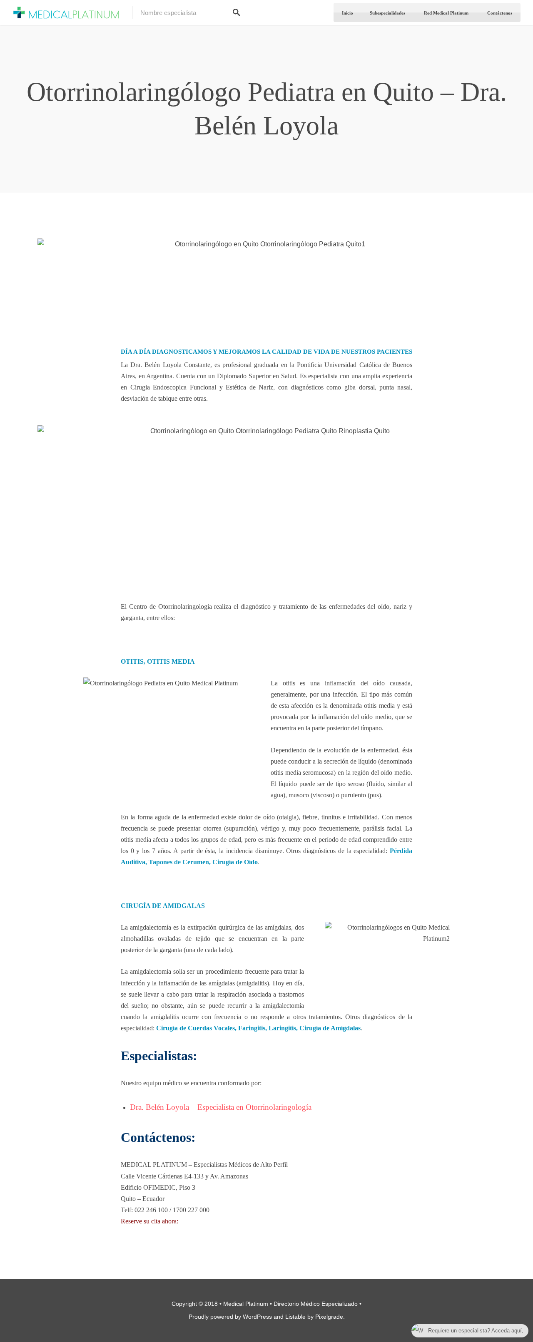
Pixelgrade (329, 1316)
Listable (295, 1316)
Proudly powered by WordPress (230, 1316)
